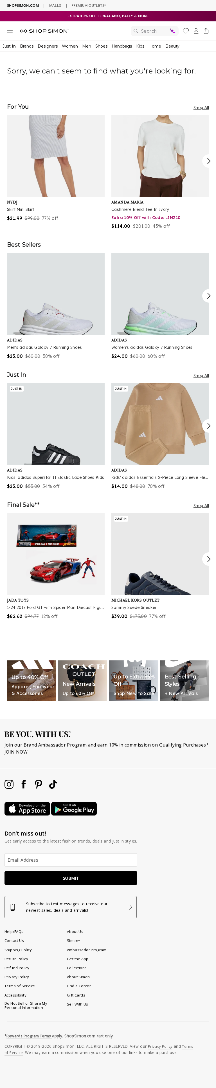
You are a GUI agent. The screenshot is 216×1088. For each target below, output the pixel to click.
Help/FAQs (14, 931)
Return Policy (16, 958)
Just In (9, 46)
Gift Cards (76, 995)
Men (86, 46)
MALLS (55, 5)
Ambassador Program (86, 949)
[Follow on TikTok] (53, 787)
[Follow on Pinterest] (39, 787)
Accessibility (15, 995)
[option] (56, 168)
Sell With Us (77, 1004)
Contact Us (14, 940)
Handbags (122, 46)
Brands (26, 46)
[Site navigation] (10, 32)
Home (154, 46)
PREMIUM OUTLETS (88, 5)
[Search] (155, 31)
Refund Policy (16, 967)
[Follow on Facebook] (24, 787)
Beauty (172, 46)
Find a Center (79, 985)
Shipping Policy (18, 949)
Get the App (77, 958)
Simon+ (73, 940)
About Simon (78, 976)
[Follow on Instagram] (9, 787)
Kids (140, 46)
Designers (48, 46)
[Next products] (209, 161)
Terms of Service (19, 985)
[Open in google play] (74, 814)
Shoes (101, 46)
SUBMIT (71, 878)
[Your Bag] (206, 32)
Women (70, 46)
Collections (77, 967)
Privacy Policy (16, 976)
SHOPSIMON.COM (23, 5)
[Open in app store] (27, 814)
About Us (75, 931)
